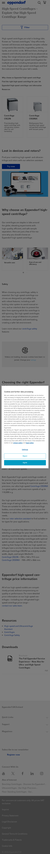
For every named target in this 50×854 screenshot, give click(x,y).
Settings (25, 449)
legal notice (30, 443)
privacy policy (18, 443)
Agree (25, 462)
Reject (25, 456)
